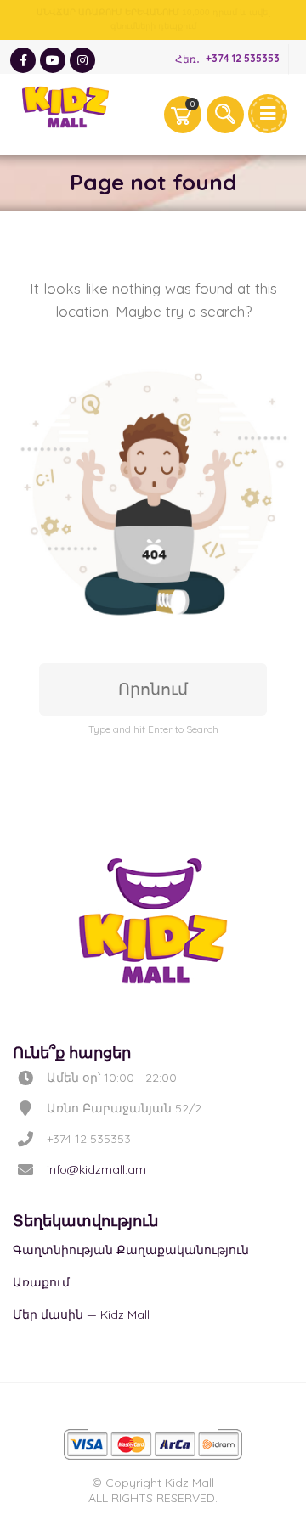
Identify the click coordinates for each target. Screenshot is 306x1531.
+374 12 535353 (243, 59)
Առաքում (41, 1282)
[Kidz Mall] (65, 107)
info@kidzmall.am (96, 1169)
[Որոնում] (225, 114)
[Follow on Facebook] (23, 60)
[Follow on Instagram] (82, 60)
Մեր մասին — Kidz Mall (81, 1314)
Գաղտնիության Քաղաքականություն (131, 1250)
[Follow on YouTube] (52, 60)
